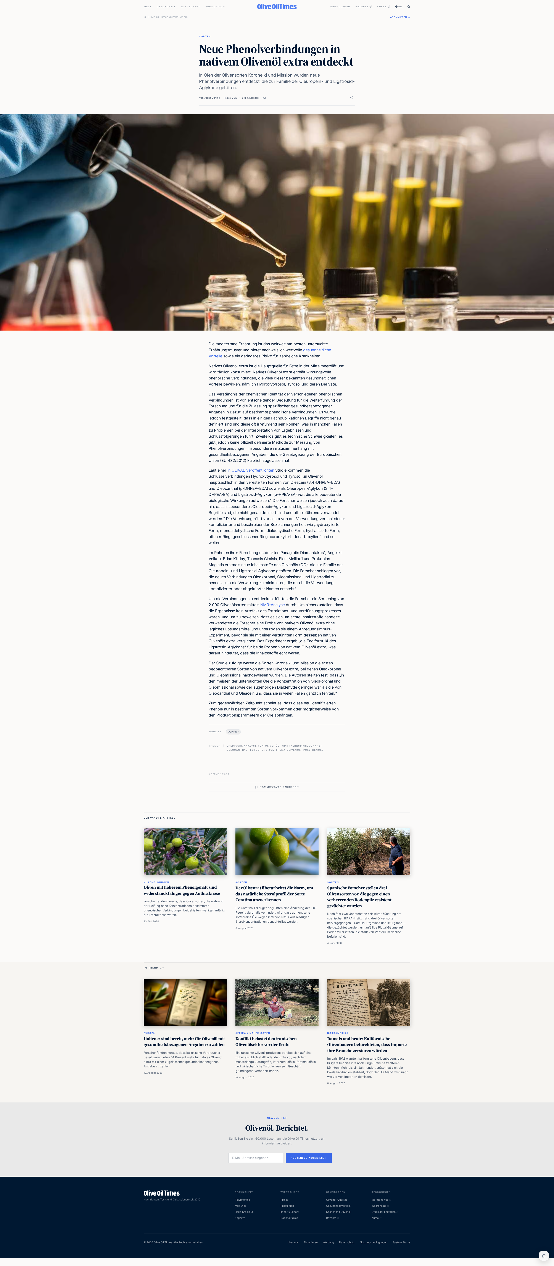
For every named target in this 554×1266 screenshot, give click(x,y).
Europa (149, 1033)
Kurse (382, 6)
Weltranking (379, 1205)
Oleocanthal (237, 750)
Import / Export (289, 1211)
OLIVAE (232, 731)
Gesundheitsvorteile (338, 1205)
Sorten (205, 36)
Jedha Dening (212, 97)
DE (400, 6)
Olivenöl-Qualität (336, 1199)
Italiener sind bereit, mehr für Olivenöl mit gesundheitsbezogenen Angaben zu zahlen (184, 1042)
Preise (284, 1199)
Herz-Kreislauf (244, 1211)
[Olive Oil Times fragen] (544, 1256)
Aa (264, 98)
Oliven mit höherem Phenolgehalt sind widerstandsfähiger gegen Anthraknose (182, 890)
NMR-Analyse (272, 604)
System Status (401, 1242)
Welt (148, 6)
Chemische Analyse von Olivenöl (253, 745)
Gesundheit (166, 6)
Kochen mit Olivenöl (338, 1211)
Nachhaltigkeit (289, 1217)
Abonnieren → (400, 17)
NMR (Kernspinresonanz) (302, 745)
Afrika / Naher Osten (252, 1033)
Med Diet (240, 1205)
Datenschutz (347, 1242)
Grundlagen (340, 6)
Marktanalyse (380, 1199)
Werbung (328, 1242)
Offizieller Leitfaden (384, 1211)
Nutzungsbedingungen (373, 1242)
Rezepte (362, 6)
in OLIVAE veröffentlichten (250, 470)
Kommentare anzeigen (279, 787)
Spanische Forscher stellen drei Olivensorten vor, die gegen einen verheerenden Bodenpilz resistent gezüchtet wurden (359, 897)
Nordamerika (337, 1033)
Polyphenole (313, 750)
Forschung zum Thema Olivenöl (275, 750)
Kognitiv (240, 1217)
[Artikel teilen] (351, 97)
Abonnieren (311, 1242)
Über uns (292, 1242)
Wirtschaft (190, 6)
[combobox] (266, 17)
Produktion (215, 6)
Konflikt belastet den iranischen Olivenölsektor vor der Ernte (266, 1042)
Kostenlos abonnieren (309, 1158)
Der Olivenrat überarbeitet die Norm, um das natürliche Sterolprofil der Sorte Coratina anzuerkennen (274, 894)
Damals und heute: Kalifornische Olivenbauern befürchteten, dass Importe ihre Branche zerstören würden (367, 1045)
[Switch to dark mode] (409, 6)
